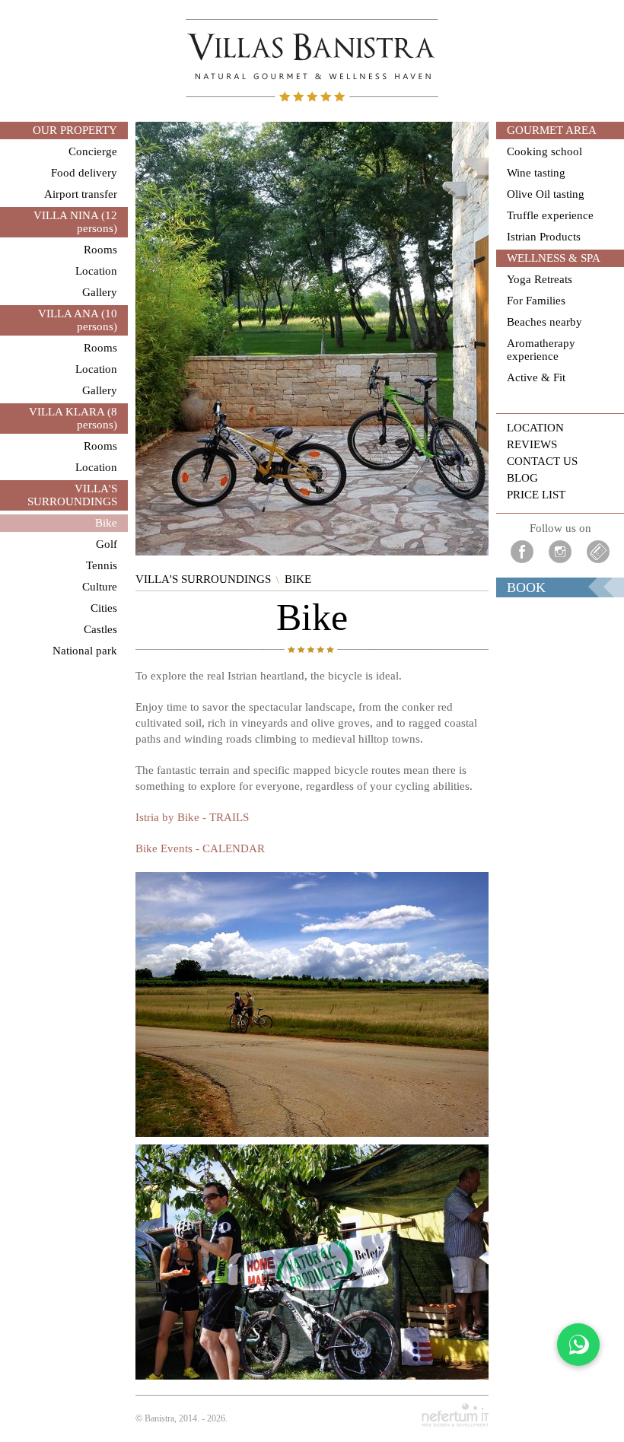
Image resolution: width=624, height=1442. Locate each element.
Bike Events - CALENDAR (200, 848)
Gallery (99, 292)
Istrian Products (544, 237)
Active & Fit (536, 377)
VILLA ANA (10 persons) (77, 320)
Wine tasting (536, 173)
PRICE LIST (536, 495)
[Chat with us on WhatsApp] (578, 1344)
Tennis (101, 565)
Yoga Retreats (539, 279)
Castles (100, 629)
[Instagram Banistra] (560, 551)
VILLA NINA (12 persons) (75, 221)
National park (85, 651)
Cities (104, 608)
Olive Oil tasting (545, 194)
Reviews (532, 444)
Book (526, 587)
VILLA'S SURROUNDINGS (72, 495)
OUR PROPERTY (75, 130)
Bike (106, 523)
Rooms (100, 250)
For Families (536, 300)
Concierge (92, 151)
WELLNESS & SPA (553, 258)
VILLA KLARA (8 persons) (73, 418)
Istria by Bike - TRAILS (192, 817)
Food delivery (84, 173)
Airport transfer (80, 194)
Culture (99, 587)
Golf (106, 544)
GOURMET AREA (552, 130)
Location (96, 271)
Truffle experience (550, 215)
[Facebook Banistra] (522, 551)
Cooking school (544, 151)
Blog (522, 478)
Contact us (542, 461)
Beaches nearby (544, 322)
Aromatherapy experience (541, 349)
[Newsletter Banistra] (598, 551)
